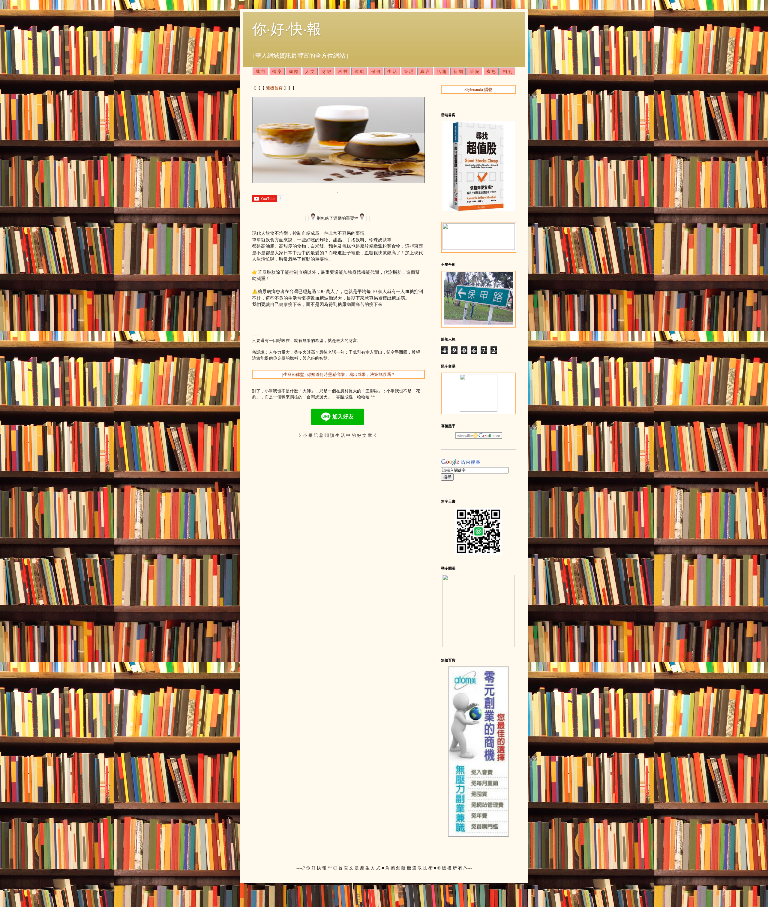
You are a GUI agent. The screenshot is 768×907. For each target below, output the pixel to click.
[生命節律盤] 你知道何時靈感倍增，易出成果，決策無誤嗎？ (338, 374)
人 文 (310, 71)
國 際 (293, 71)
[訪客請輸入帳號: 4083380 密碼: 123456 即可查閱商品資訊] (478, 835)
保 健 (376, 71)
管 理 (408, 71)
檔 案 (277, 71)
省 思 (491, 71)
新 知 (458, 71)
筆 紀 (474, 71)
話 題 (441, 71)
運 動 (359, 71)
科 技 (343, 71)
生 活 (392, 71)
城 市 (260, 71)
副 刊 (507, 71)
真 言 (425, 71)
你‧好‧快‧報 (286, 28)
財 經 (326, 71)
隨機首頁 (274, 88)
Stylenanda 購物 (478, 89)
